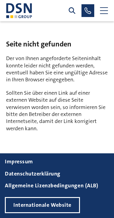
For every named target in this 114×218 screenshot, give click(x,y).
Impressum (19, 161)
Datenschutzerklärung (32, 173)
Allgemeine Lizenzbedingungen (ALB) (51, 185)
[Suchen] (72, 10)
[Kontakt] (87, 10)
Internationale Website (42, 205)
